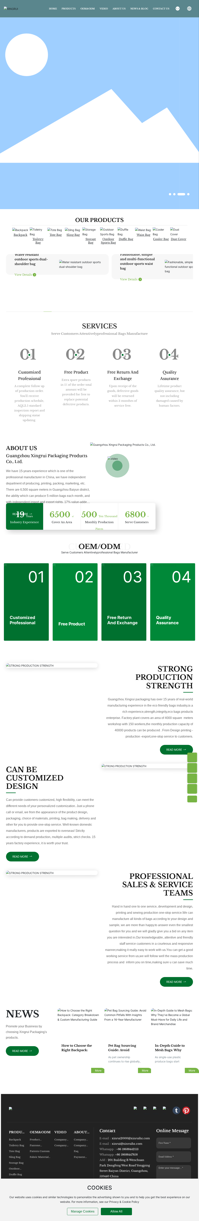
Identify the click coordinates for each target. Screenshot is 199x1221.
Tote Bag (56, 235)
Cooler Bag (161, 239)
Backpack (20, 235)
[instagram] (137, 1110)
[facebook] (147, 1110)
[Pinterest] (186, 1110)
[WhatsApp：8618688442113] (192, 768)
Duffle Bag (126, 239)
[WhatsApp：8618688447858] (192, 757)
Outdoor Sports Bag (108, 240)
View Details (24, 274)
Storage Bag (91, 240)
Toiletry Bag (38, 240)
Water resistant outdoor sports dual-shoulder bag (31, 259)
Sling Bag (73, 235)
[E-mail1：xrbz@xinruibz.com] (192, 789)
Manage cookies (82, 1211)
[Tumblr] (176, 1110)
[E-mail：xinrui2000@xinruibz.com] (192, 778)
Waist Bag (143, 235)
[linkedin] (157, 1110)
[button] (170, 194)
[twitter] (167, 1110)
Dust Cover (178, 239)
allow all (116, 1211)
